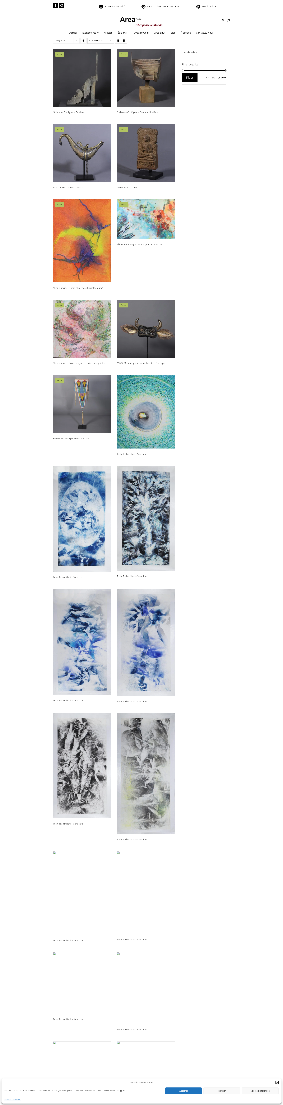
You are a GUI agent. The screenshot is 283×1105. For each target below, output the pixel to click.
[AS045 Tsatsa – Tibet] (146, 153)
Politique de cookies (12, 1099)
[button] (277, 1082)
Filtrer (189, 77)
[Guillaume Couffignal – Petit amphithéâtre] (146, 78)
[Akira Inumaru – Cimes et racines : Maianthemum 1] (82, 240)
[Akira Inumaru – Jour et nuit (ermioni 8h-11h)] (146, 219)
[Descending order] (83, 40)
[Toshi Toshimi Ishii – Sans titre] (146, 412)
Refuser (222, 1091)
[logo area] (141, 17)
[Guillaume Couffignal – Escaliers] (82, 78)
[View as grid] (118, 40)
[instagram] (61, 5)
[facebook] (55, 5)
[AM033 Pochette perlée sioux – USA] (82, 404)
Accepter (183, 1091)
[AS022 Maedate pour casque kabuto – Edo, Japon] (146, 329)
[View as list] (124, 40)
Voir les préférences (260, 1091)
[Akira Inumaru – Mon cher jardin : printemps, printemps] (82, 329)
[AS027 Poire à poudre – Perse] (82, 153)
